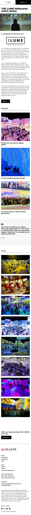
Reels (2, 464)
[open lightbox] (15, 264)
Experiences (4, 457)
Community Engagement (8, 470)
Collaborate (4, 459)
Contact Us (4, 481)
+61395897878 (6, 485)
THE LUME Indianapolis (7, 476)
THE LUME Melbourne (7, 474)
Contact (3, 466)
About (3, 455)
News (2, 461)
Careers (3, 468)
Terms (7, 506)
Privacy (3, 506)
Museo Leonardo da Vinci (8, 477)
